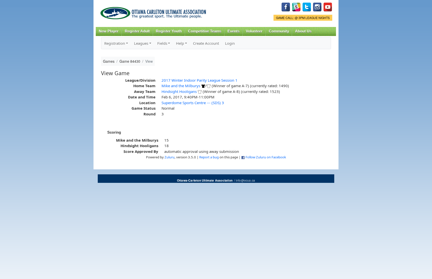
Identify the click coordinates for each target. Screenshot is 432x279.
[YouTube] (327, 6)
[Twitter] (306, 6)
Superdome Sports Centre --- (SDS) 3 (193, 102)
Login (230, 43)
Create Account (206, 43)
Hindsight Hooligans (179, 91)
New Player (108, 31)
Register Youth (169, 31)
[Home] (154, 11)
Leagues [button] (141, 43)
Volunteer (254, 31)
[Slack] (296, 6)
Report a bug (209, 157)
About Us (303, 31)
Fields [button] (162, 43)
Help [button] (180, 43)
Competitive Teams (204, 31)
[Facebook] (285, 6)
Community (279, 31)
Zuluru (169, 157)
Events (234, 31)
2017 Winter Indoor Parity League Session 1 (200, 80)
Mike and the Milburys (181, 85)
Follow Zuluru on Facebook (266, 157)
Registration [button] (114, 43)
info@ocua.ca (245, 180)
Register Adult (137, 31)
